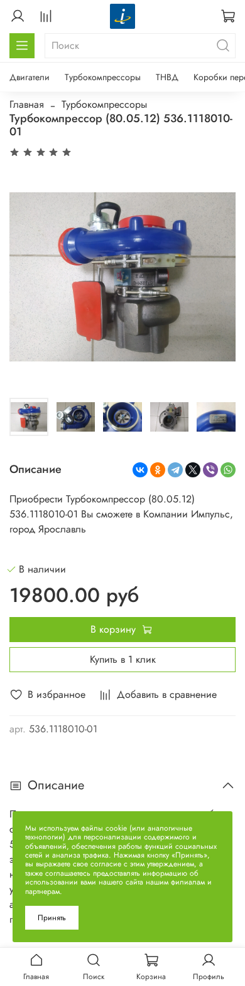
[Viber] (210, 469)
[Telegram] (175, 469)
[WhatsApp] (228, 469)
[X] (192, 469)
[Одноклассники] (157, 469)
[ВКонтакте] (140, 469)
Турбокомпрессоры (103, 77)
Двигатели (29, 77)
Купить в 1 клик (123, 659)
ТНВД (167, 77)
